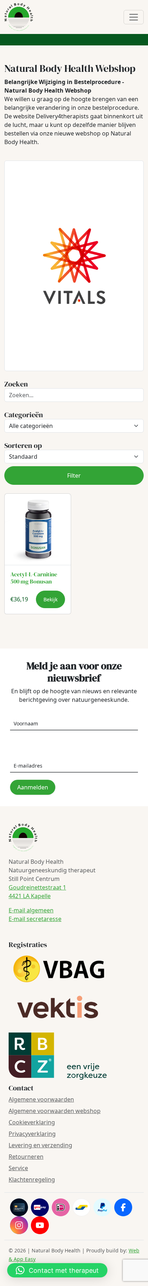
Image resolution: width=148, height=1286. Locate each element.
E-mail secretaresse (35, 919)
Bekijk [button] (50, 599)
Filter (74, 475)
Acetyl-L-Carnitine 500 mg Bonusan (33, 577)
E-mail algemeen (31, 910)
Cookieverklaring (32, 1122)
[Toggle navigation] (134, 17)
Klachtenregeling (32, 1179)
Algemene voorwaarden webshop (55, 1111)
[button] (57, 1270)
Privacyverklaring (32, 1134)
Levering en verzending (40, 1145)
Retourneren (26, 1157)
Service (18, 1168)
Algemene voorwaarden (41, 1099)
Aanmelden (32, 787)
